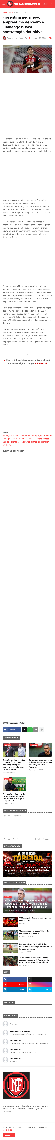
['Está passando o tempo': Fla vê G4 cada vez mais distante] (10, 935)
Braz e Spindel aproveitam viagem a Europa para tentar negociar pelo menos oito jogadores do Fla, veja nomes (14, 764)
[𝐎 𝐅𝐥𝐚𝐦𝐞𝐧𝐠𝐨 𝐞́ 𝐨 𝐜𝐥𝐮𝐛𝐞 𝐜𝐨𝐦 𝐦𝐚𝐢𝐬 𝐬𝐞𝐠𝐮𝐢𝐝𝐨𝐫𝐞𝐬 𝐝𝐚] (10, 922)
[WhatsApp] (30, 729)
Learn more (7, 1130)
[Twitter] (24, 729)
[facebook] (15, 979)
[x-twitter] (40, 979)
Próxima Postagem (43, 839)
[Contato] (15, 994)
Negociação (20, 12)
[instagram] (40, 984)
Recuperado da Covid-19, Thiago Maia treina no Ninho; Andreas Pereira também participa (35, 946)
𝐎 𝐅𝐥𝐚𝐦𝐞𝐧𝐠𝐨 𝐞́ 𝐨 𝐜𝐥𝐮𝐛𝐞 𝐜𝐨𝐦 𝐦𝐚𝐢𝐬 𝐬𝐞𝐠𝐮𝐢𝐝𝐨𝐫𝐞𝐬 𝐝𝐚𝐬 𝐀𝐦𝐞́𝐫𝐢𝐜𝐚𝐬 (35, 919)
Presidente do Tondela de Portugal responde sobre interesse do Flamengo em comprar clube (14, 797)
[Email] (35, 729)
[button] (3, 4)
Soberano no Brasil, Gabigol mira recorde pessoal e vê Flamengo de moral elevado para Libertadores (34, 959)
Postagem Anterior (11, 839)
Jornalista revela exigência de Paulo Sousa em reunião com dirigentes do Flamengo (40, 763)
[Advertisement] (27, 103)
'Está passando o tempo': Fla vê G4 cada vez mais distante (34, 932)
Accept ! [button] (8, 1135)
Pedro (22, 723)
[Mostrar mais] (41, 729)
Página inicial (8, 12)
